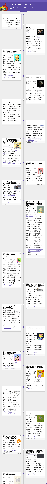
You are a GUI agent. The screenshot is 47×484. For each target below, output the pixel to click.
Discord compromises (11, 368)
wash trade (12, 153)
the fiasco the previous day (31, 454)
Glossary (17, 0)
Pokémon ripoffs (33, 438)
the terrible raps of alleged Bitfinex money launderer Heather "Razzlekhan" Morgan (11, 195)
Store (30, 0)
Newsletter (26, 0)
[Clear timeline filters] (4, 6)
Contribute (21, 0)
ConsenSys (33, 141)
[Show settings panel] (46, 483)
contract (6, 69)
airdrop (4, 20)
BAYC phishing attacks (28, 256)
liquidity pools (12, 21)
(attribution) (38, 37)
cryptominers (5, 111)
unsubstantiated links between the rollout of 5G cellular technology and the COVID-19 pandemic (31, 33)
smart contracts (33, 83)
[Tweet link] (20, 50)
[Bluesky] (10, 8)
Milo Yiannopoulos (6, 146)
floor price (11, 61)
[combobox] (4, 1)
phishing (17, 23)
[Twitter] (9, 8)
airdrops (14, 267)
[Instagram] (11, 8)
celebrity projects (34, 53)
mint (27, 87)
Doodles (15, 368)
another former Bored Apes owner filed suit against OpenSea (31, 216)
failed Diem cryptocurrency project (14, 198)
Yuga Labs (37, 256)
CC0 (33, 385)
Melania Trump (10, 165)
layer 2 (9, 54)
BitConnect (10, 452)
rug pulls (17, 283)
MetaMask (36, 141)
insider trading (33, 354)
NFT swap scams (33, 256)
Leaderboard (12, 0)
